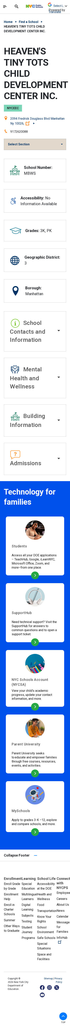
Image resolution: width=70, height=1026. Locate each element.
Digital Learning (27, 907)
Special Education (28, 886)
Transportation (47, 911)
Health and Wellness (44, 897)
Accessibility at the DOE (46, 886)
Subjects (27, 915)
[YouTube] (42, 994)
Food (40, 905)
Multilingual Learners (29, 897)
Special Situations (44, 946)
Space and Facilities (44, 957)
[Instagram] (49, 987)
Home (8, 22)
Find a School (28, 22)
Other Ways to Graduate (12, 928)
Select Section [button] (19, 144)
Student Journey (27, 930)
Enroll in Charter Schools (9, 909)
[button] (35, 331)
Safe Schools (46, 938)
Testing (27, 921)
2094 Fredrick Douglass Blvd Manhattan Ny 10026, (37, 121)
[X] (57, 987)
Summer (9, 920)
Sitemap (48, 978)
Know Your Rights (44, 919)
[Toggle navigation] (5, 7)
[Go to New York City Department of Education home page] (46, 5)
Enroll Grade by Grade (12, 886)
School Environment (45, 930)
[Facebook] (42, 987)
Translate (55, 12)
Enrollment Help (11, 897)
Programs (28, 938)
